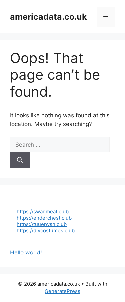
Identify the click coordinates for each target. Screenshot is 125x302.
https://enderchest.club (44, 218)
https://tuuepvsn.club (42, 224)
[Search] (20, 160)
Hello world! (26, 252)
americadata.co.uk (48, 17)
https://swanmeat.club (43, 211)
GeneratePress (62, 291)
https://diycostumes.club (46, 230)
